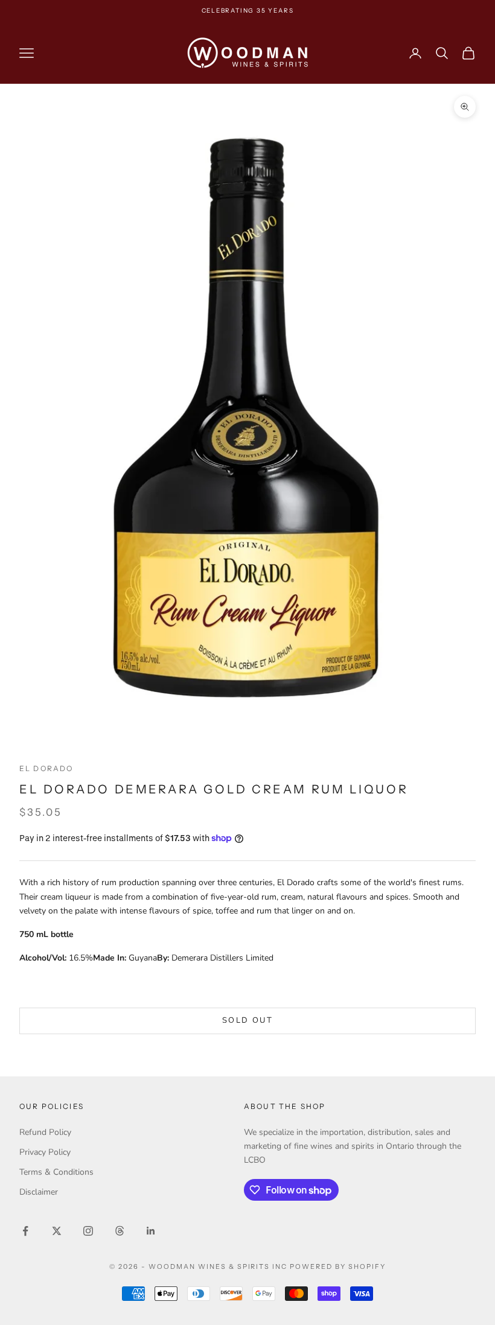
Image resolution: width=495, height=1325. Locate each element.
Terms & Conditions (56, 1172)
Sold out (247, 1020)
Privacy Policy (45, 1152)
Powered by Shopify (338, 1266)
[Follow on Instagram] (88, 1231)
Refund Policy (45, 1132)
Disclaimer (38, 1192)
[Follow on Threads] (119, 1231)
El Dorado (46, 768)
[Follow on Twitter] (57, 1231)
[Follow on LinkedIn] (151, 1231)
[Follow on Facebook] (25, 1231)
